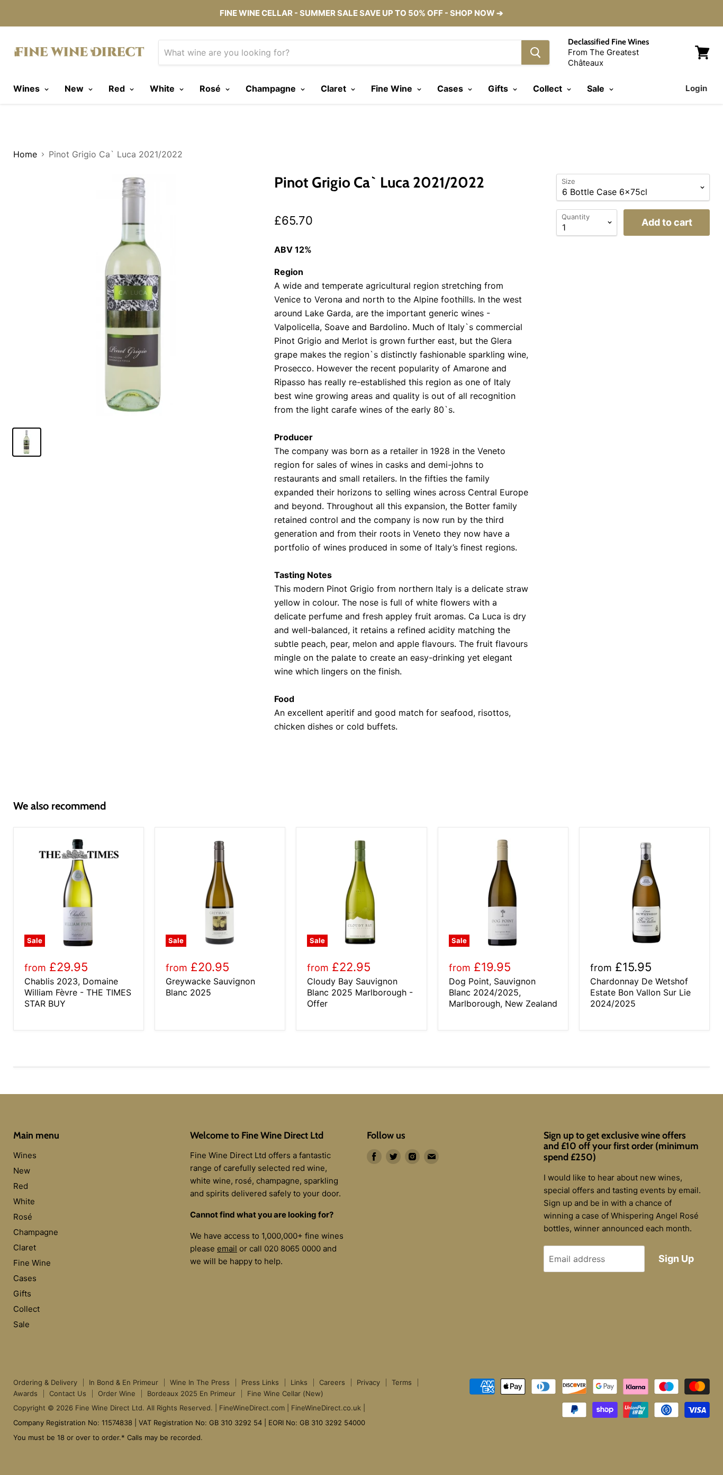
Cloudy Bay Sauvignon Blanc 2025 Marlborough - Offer (360, 992)
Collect (548, 88)
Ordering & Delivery (45, 1382)
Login (696, 88)
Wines (27, 88)
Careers (332, 1382)
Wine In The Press (200, 1382)
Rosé (211, 88)
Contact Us (67, 1393)
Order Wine (116, 1393)
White (163, 88)
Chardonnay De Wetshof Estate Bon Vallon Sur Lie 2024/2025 (640, 992)
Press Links (260, 1382)
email (227, 1248)
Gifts (499, 88)
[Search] (535, 52)
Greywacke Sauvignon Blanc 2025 (210, 987)
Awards (25, 1393)
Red (118, 88)
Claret (334, 88)
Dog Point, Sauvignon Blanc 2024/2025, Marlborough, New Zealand (503, 992)
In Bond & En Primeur (123, 1382)
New (75, 88)
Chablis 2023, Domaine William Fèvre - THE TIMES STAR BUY (77, 992)
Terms (402, 1382)
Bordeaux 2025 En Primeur (191, 1393)
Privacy (368, 1382)
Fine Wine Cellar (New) (285, 1393)
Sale (597, 88)
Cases (451, 88)
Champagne (272, 88)
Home (25, 154)
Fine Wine (392, 88)
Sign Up (676, 1258)
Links (299, 1382)
